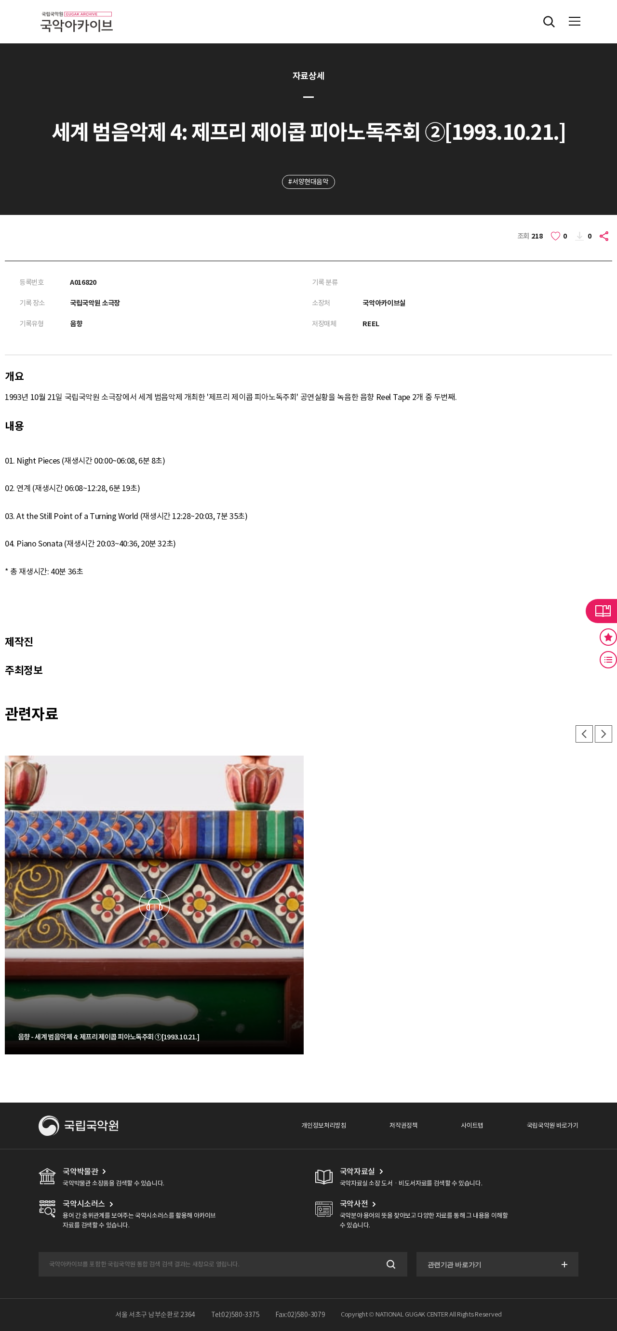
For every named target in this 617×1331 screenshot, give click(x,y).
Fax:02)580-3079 (300, 1314)
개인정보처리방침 (323, 1125)
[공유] (605, 236)
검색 (390, 1264)
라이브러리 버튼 (601, 611)
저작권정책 (403, 1125)
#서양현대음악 (308, 181)
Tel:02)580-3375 (235, 1314)
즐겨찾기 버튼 (608, 637)
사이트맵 (472, 1125)
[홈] (77, 10)
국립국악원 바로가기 (552, 1125)
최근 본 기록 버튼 (608, 659)
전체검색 (549, 22)
